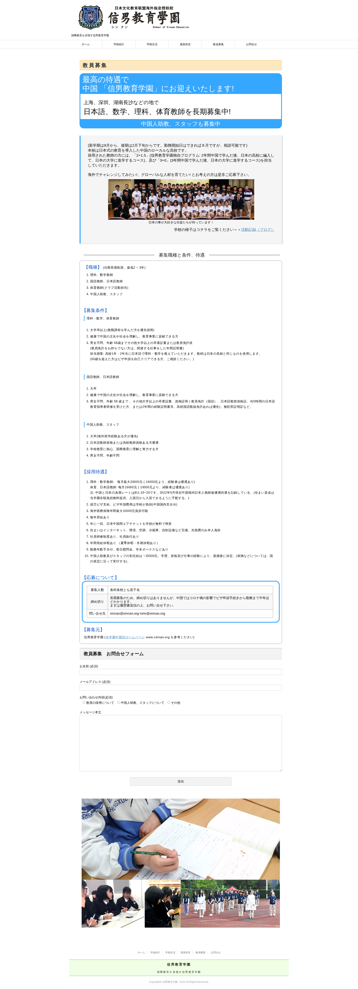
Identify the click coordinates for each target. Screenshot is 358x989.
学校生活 (152, 44)
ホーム (86, 44)
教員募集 (218, 44)
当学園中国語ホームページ (125, 637)
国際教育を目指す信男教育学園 (179, 972)
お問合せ (251, 44)
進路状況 (185, 44)
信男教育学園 (179, 964)
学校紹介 (119, 44)
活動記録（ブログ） (258, 230)
